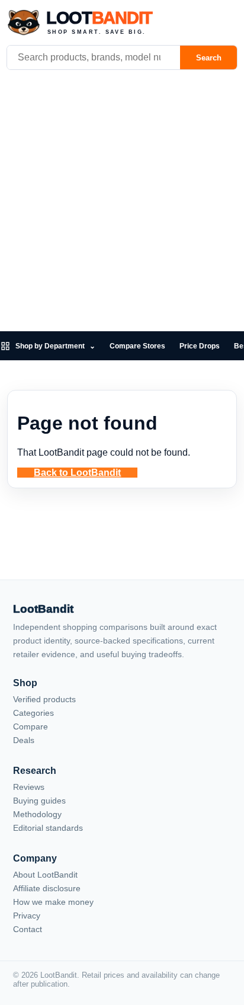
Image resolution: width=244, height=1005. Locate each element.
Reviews (28, 787)
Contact (27, 929)
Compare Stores (137, 346)
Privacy (26, 915)
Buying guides (39, 800)
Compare (30, 726)
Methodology (37, 814)
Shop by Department (55, 346)
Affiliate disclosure (47, 888)
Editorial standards (48, 828)
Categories (33, 713)
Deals (23, 740)
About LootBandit (45, 874)
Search (208, 57)
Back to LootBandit (77, 473)
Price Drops (199, 346)
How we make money (53, 902)
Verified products (44, 699)
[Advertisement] (122, 203)
